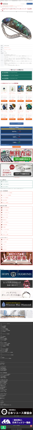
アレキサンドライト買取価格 (4, 328)
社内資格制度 (2, 402)
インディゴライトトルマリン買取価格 (5, 330)
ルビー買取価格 (2, 357)
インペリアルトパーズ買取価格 (4, 329)
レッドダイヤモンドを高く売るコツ (4, 288)
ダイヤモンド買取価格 (4, 342)
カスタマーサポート (3, 393)
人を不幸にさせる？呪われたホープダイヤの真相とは (7, 278)
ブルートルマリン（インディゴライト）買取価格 (6, 352)
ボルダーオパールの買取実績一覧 (16, 123)
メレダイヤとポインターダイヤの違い (5, 298)
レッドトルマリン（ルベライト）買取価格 (5, 358)
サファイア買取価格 (2, 336)
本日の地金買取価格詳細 (16, 146)
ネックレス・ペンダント (7, 49)
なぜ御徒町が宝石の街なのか (4, 318)
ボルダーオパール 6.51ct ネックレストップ (12, 93)
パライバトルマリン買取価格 (4, 349)
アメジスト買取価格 (2, 327)
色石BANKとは (3, 363)
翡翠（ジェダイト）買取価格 (4, 350)
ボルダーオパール (6, 47)
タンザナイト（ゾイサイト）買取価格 (5, 343)
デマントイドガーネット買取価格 (4, 345)
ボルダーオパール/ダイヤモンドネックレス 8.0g (20, 111)
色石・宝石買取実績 (3, 372)
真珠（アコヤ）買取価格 (3, 338)
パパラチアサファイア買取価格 (4, 348)
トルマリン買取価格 (2, 346)
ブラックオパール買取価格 (3, 351)
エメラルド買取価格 (2, 331)
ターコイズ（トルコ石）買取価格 (4, 344)
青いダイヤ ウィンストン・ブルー (4, 308)
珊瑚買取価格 (2, 337)
